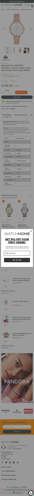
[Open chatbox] (30, 493)
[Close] (31, 231)
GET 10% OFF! (17, 260)
